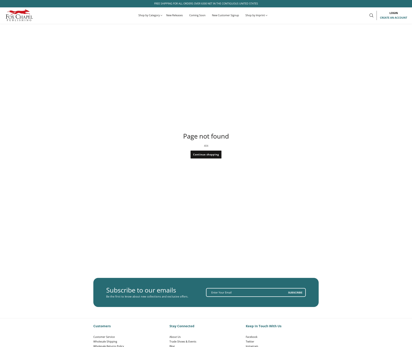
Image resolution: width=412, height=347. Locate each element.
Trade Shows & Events (182, 341)
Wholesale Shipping (105, 341)
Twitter (250, 341)
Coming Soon (197, 15)
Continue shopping (206, 154)
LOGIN (393, 13)
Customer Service (104, 337)
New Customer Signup (225, 15)
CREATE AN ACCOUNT (393, 17)
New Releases (174, 15)
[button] (149, 15)
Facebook (251, 337)
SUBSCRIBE (295, 292)
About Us (175, 337)
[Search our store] (373, 15)
